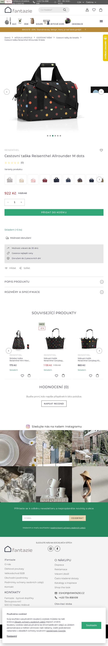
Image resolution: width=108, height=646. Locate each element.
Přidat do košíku (54, 212)
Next (101, 91)
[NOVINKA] (21, 179)
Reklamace (61, 569)
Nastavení (12, 636)
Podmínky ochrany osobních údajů (24, 582)
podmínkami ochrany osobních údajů (68, 528)
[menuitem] (8, 21)
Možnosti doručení (20, 238)
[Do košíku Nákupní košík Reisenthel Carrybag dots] (46, 375)
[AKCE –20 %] (10, 179)
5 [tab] (57, 135)
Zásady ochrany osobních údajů (29, 622)
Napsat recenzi (54, 403)
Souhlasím (91, 625)
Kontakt (9, 587)
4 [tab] (55, 135)
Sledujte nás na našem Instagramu (57, 426)
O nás (7, 564)
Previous (7, 91)
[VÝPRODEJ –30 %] (80, 179)
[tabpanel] (47, 89)
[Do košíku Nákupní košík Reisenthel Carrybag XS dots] (80, 375)
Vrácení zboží (62, 574)
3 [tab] (52, 135)
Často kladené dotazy (67, 578)
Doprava (59, 565)
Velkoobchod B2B (14, 573)
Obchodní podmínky (16, 577)
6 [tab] (60, 135)
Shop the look (62, 587)
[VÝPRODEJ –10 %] (68, 179)
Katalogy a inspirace (66, 583)
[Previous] (9, 351)
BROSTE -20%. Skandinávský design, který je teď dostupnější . (52, 29)
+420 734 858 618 (68, 597)
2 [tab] (50, 135)
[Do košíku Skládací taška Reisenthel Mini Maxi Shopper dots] (12, 375)
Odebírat (77, 518)
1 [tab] (47, 135)
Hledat (65, 9)
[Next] (99, 179)
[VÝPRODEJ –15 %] (56, 179)
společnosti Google (55, 631)
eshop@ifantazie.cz (71, 593)
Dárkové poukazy (14, 568)
